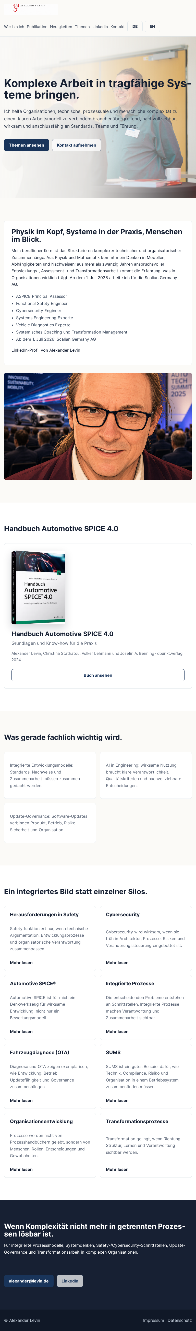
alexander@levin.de (29, 1281)
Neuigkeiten (61, 26)
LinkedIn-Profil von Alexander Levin (45, 350)
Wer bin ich (14, 26)
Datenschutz (180, 1320)
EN (152, 26)
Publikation (37, 26)
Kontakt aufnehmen (76, 145)
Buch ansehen (98, 675)
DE (135, 26)
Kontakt (118, 26)
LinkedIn (100, 26)
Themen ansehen (26, 145)
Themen (82, 26)
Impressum (153, 1320)
